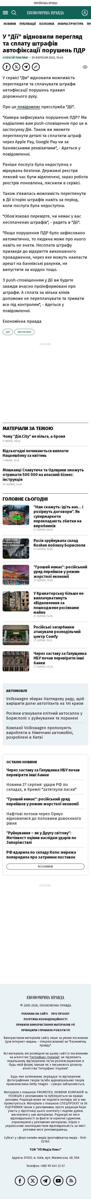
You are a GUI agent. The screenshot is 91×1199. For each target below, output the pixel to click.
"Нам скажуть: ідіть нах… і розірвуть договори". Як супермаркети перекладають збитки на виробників (58, 516)
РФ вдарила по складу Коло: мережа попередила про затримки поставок (41, 855)
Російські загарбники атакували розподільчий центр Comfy (57, 632)
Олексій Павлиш (15, 57)
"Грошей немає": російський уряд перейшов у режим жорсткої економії (60, 572)
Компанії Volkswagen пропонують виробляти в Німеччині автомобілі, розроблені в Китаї (39, 732)
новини (10, 24)
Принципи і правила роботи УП (45, 1030)
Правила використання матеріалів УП (45, 1024)
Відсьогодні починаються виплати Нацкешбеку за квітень (35, 453)
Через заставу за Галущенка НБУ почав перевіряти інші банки (60, 658)
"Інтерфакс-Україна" (44, 1057)
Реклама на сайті (34, 1013)
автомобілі (24, 332)
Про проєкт (60, 1013)
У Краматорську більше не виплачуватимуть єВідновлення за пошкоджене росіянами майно (58, 603)
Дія (8, 332)
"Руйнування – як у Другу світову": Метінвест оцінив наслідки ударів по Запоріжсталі (41, 838)
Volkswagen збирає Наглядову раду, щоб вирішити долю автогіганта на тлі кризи (45, 701)
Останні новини (21, 762)
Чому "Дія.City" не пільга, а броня (34, 436)
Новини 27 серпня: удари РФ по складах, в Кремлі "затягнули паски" (41, 787)
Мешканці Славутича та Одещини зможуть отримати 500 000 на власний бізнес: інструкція (43, 475)
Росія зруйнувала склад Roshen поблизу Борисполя (59, 543)
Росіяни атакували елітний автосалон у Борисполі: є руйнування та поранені (44, 716)
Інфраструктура (70, 24)
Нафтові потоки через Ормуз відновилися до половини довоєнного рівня (43, 818)
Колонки (46, 24)
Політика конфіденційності (45, 1019)
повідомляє (28, 106)
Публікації (27, 24)
